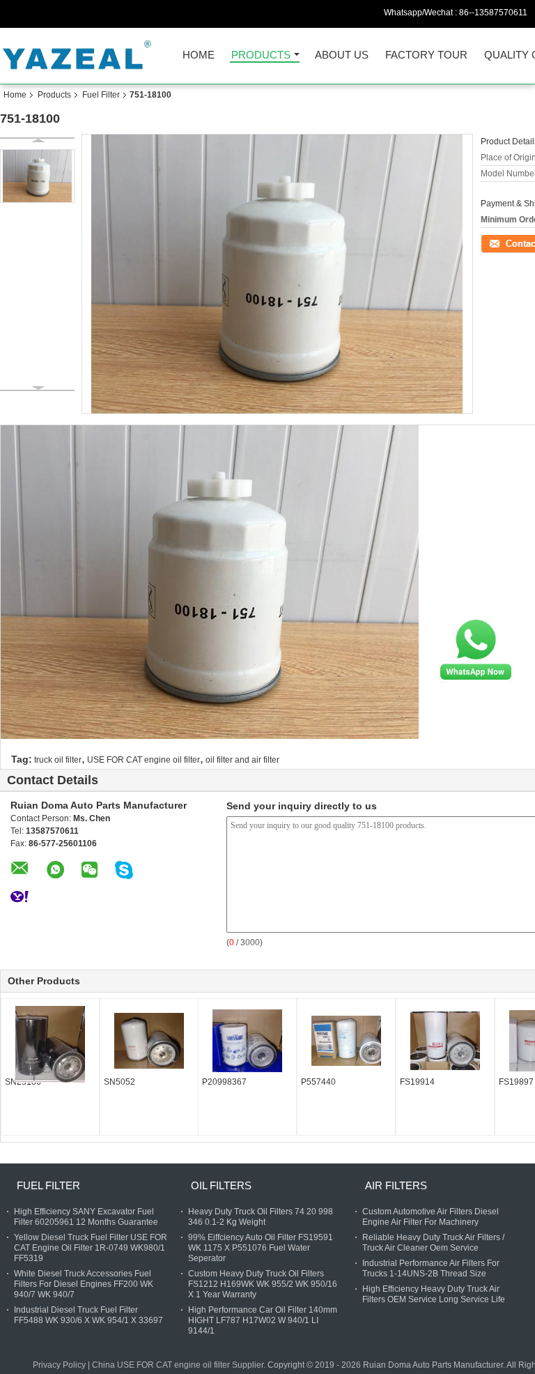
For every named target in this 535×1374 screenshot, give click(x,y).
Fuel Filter (101, 95)
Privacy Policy (59, 1365)
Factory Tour (426, 55)
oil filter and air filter (242, 760)
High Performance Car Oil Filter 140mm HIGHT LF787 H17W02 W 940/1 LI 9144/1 (262, 1320)
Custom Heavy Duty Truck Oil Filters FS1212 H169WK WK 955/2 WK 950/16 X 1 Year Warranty (262, 1284)
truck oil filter (58, 760)
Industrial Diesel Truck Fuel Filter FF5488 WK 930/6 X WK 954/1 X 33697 (88, 1315)
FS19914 (417, 1082)
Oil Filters (221, 1185)
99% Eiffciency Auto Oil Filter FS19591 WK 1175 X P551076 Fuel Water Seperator (260, 1247)
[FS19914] (445, 1041)
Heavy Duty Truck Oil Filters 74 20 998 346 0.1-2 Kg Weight (260, 1217)
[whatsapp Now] (475, 649)
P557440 (318, 1082)
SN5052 (119, 1082)
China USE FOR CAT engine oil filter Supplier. (180, 1365)
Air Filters (396, 1185)
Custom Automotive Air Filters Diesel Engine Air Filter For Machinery (430, 1217)
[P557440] (346, 1041)
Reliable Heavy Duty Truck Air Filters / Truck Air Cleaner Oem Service (433, 1242)
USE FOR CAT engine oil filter (143, 760)
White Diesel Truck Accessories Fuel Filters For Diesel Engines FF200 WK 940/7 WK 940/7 (83, 1284)
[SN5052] (149, 1041)
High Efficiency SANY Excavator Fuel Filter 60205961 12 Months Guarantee (86, 1217)
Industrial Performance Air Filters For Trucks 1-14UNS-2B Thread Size (430, 1268)
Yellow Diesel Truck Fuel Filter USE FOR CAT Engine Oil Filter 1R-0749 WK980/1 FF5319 (90, 1247)
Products (260, 55)
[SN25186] (50, 1044)
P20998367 (224, 1082)
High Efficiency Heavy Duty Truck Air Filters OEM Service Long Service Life (433, 1294)
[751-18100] (37, 176)
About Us (342, 55)
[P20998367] (247, 1041)
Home (199, 55)
